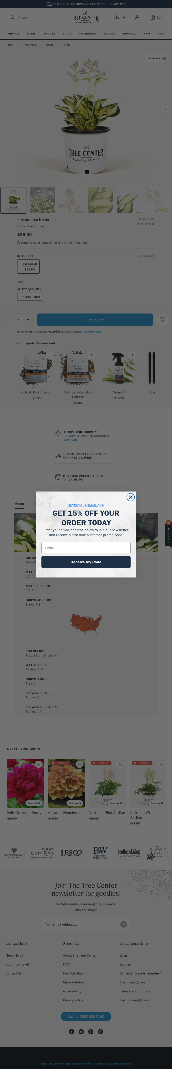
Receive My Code (86, 562)
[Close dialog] (131, 497)
